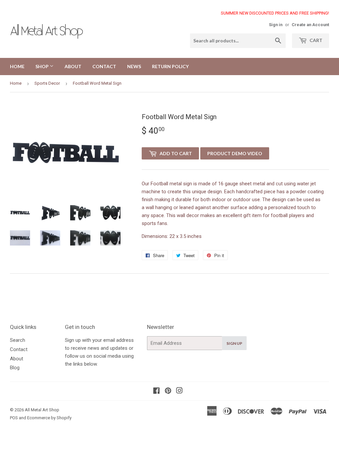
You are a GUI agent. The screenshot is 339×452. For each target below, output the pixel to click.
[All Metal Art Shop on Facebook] (156, 391)
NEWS (134, 66)
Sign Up (234, 343)
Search (17, 340)
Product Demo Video (234, 153)
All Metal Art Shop (42, 409)
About (16, 359)
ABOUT (73, 66)
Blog (15, 368)
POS (14, 417)
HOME (17, 66)
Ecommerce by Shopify (49, 417)
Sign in (275, 24)
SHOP (42, 66)
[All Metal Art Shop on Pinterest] (168, 391)
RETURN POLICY (170, 66)
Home (16, 83)
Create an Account (310, 24)
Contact (18, 349)
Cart (315, 40)
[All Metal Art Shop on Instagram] (179, 391)
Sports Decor (47, 83)
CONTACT (104, 66)
